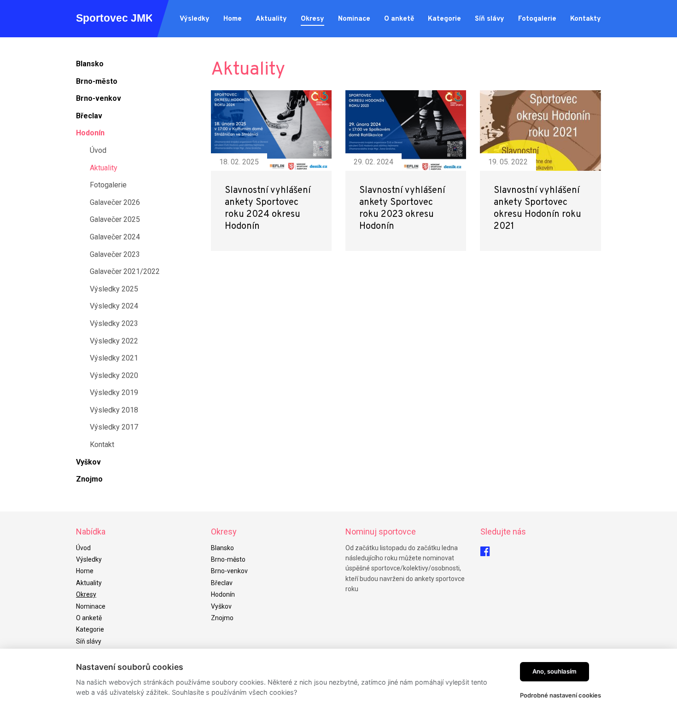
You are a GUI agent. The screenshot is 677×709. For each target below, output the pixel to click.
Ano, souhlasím (554, 671)
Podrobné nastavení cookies (560, 695)
